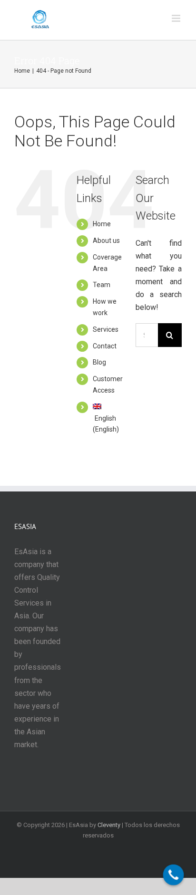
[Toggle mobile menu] (177, 18)
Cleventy (109, 824)
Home (102, 224)
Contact (105, 346)
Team (101, 285)
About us (106, 240)
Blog (99, 362)
